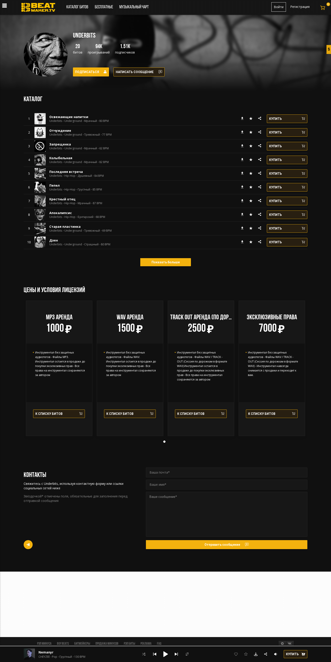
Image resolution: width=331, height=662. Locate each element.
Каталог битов (77, 7)
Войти (278, 7)
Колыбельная (60, 158)
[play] (29, 118)
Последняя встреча (66, 172)
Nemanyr (46, 652)
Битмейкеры (82, 644)
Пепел (54, 185)
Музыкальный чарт (134, 7)
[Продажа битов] (40, 8)
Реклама (146, 644)
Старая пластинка (65, 226)
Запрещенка (60, 144)
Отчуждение (60, 130)
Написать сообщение (135, 72)
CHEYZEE (44, 657)
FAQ (159, 644)
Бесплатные (104, 7)
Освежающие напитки (68, 117)
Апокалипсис (60, 213)
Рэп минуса (44, 644)
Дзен (53, 240)
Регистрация (300, 6)
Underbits (55, 121)
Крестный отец (62, 199)
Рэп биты (129, 644)
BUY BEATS (63, 644)
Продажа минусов (106, 644)
